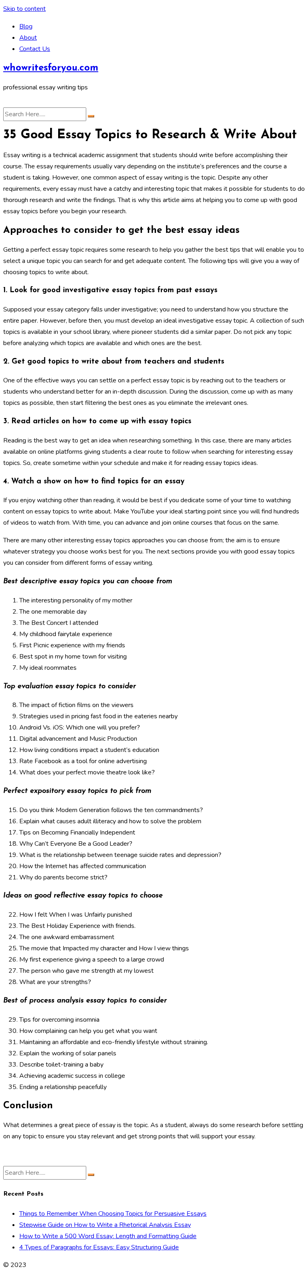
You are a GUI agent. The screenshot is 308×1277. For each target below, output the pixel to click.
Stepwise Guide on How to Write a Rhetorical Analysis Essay (105, 1224)
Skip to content (24, 8)
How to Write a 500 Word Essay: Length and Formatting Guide (108, 1236)
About (28, 37)
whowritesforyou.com (50, 68)
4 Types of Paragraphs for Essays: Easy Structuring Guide (99, 1247)
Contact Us (34, 48)
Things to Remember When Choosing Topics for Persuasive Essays (113, 1213)
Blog (25, 26)
